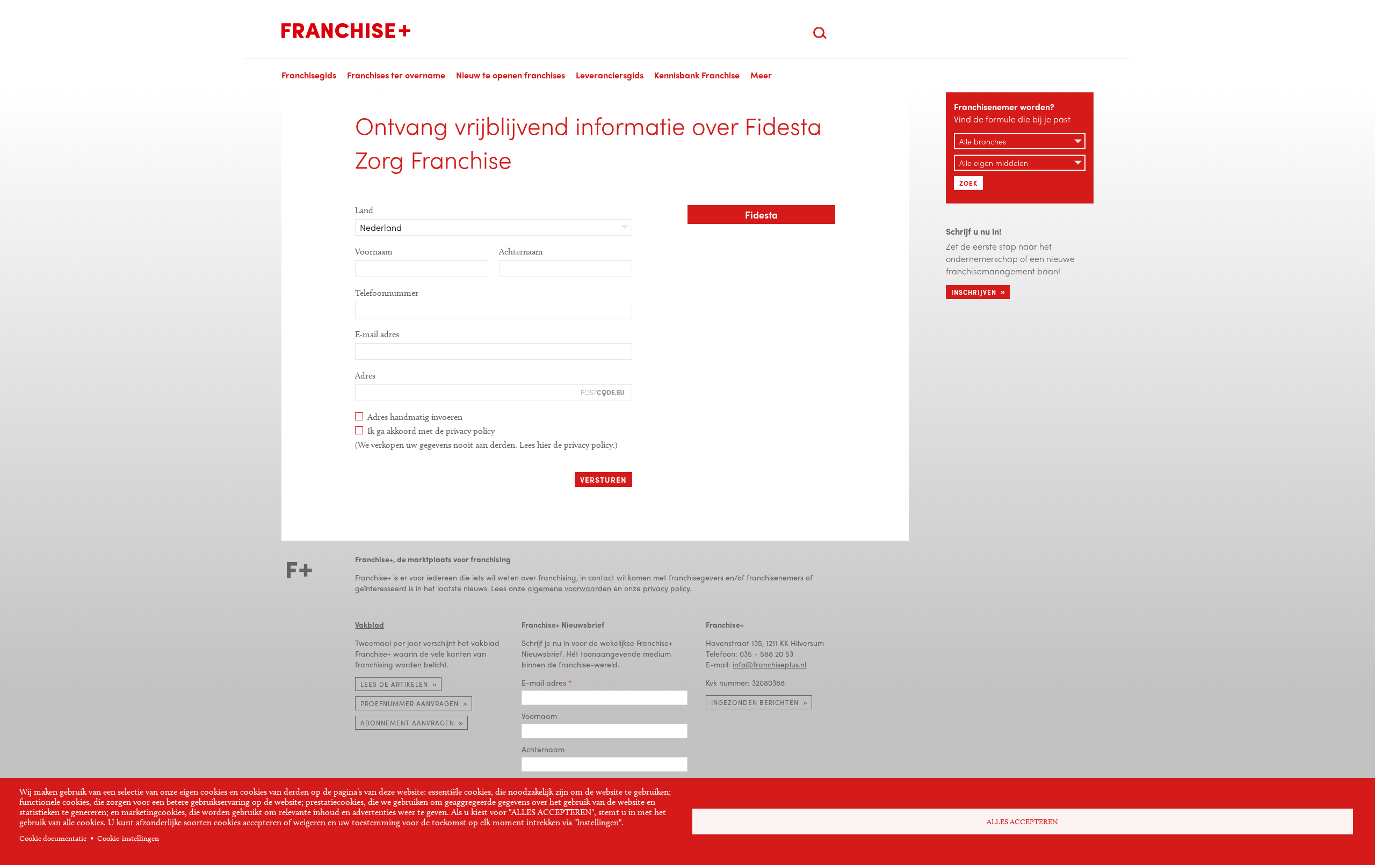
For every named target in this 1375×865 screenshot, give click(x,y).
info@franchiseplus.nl (769, 664)
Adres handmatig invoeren (414, 417)
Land (364, 210)
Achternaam (521, 251)
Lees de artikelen (394, 684)
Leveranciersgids (609, 75)
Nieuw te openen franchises (510, 75)
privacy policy (666, 588)
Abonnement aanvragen (407, 723)
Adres (365, 375)
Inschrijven (973, 292)
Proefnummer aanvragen (409, 703)
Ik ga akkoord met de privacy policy (431, 431)
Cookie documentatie (52, 838)
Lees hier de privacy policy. (567, 445)
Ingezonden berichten (755, 702)
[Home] (345, 30)
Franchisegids (308, 75)
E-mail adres (377, 334)
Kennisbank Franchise (697, 75)
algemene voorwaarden (569, 588)
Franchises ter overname (396, 75)
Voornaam (374, 251)
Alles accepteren (1022, 821)
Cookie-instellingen (128, 838)
